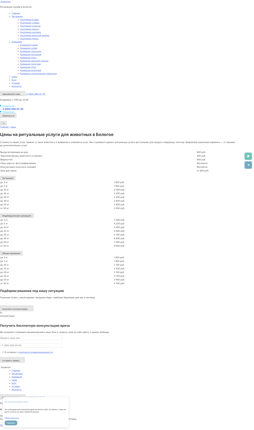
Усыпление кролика (30, 32)
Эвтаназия (17, 16)
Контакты (17, 86)
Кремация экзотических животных (38, 73)
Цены (14, 76)
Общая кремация (11, 253)
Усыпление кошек (29, 19)
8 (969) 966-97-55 (35, 94)
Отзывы (16, 83)
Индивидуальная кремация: (16, 215)
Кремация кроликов (30, 54)
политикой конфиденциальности (35, 352)
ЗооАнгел (5, 1)
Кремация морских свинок (34, 61)
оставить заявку (11, 360)
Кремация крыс (28, 57)
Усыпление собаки (29, 22)
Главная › (5, 127)
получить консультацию (15, 309)
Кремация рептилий (30, 70)
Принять (11, 423)
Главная (16, 13)
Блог (14, 80)
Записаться (8, 115)
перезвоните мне (11, 94)
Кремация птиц (28, 67)
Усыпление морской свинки (34, 35)
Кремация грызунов (30, 51)
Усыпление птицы (29, 38)
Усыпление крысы (29, 29)
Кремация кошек (29, 45)
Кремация (17, 41)
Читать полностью (12, 418)
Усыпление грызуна (30, 26)
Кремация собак (28, 48)
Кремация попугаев (30, 64)
